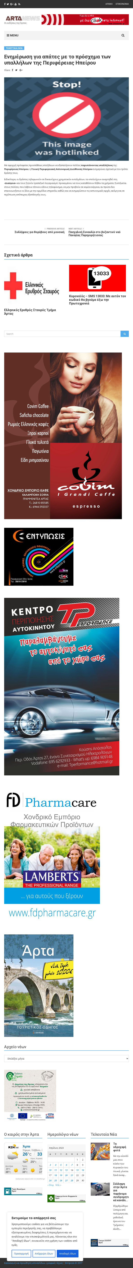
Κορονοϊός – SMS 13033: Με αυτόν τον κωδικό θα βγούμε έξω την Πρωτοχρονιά (97, 299)
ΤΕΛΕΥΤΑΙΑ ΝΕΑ (14, 48)
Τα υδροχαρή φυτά (119, 1147)
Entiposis (70, 1263)
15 (77, 1170)
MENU (13, 35)
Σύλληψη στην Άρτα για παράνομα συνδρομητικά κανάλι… (121, 1192)
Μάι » (58, 1185)
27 (66, 1180)
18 (55, 1175)
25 (55, 1180)
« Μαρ (50, 1185)
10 (50, 1170)
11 (55, 1170)
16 (83, 1170)
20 (66, 1175)
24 (50, 1180)
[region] (45, 1236)
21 (72, 1175)
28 (72, 1180)
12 (61, 1170)
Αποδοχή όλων (67, 1253)
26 (61, 1180)
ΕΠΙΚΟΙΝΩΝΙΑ (122, 3)
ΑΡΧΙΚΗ (109, 3)
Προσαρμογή (21, 1253)
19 (61, 1175)
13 (66, 1170)
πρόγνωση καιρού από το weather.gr (30, 1179)
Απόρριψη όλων (44, 1253)
